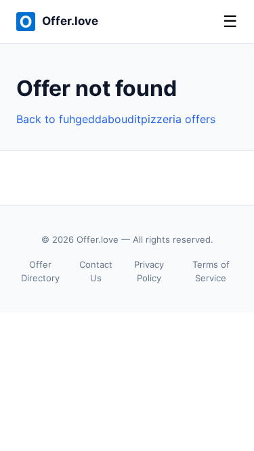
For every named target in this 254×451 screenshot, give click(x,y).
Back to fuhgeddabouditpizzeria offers (115, 119)
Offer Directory (40, 271)
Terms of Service (211, 271)
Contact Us (95, 271)
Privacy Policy (149, 271)
